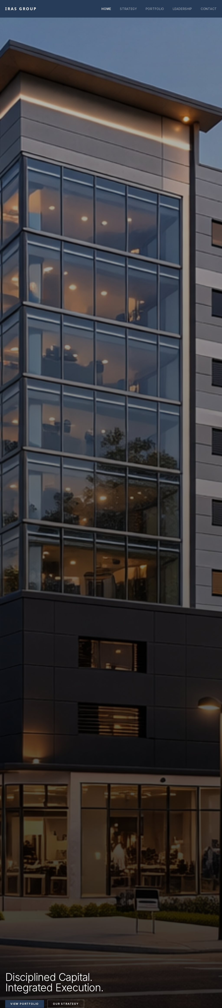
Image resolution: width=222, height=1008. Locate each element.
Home (106, 9)
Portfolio (155, 9)
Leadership (182, 9)
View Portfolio (24, 1003)
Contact (209, 9)
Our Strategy (66, 1003)
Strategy (128, 9)
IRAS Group (21, 8)
